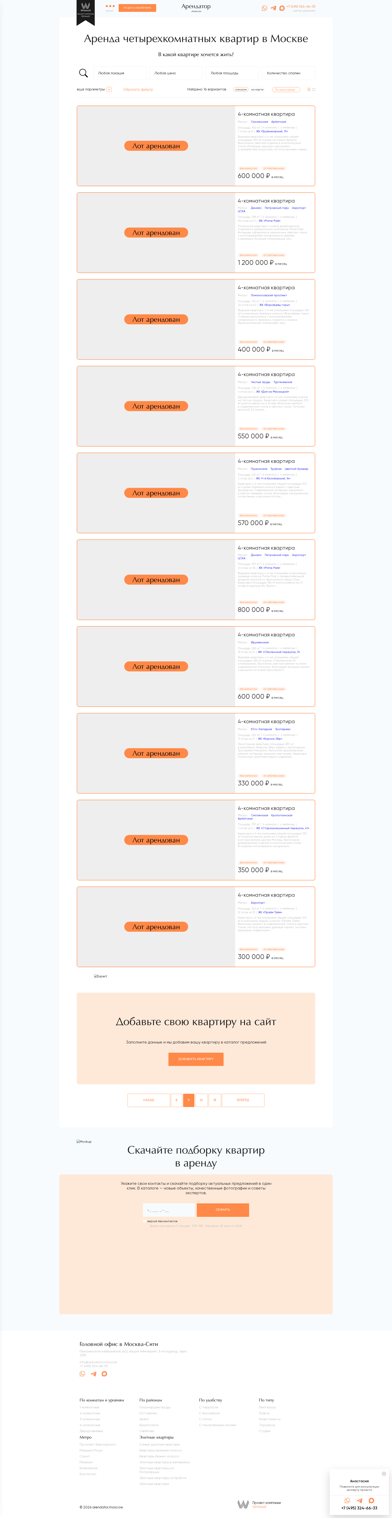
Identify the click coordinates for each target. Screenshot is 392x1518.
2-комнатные (90, 1413)
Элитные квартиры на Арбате (162, 1478)
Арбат (144, 1419)
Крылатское (148, 1425)
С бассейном (209, 1413)
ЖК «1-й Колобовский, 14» (273, 478)
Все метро (88, 1474)
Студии (265, 1431)
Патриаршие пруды (154, 1407)
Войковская (88, 1468)
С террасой (208, 1407)
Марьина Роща (91, 1450)
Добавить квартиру (195, 1059)
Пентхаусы (267, 1407)
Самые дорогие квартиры (159, 1444)
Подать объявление (137, 8)
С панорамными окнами (217, 1425)
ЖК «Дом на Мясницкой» (272, 391)
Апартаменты (270, 1419)
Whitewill (259, 1507)
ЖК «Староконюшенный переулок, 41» (282, 828)
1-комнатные (89, 1407)
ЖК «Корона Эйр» (270, 738)
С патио (205, 1419)
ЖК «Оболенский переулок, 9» (279, 652)
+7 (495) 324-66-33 (94, 1366)
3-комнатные (90, 1419)
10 (201, 1100)
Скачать (223, 1210)
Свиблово (146, 1431)
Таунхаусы (267, 1425)
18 (214, 1100)
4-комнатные (90, 1425)
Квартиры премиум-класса (160, 1450)
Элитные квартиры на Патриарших (156, 1470)
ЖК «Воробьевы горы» (274, 304)
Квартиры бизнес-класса (159, 1456)
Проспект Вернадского (98, 1444)
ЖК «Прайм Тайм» (270, 912)
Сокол (84, 1456)
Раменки (86, 1462)
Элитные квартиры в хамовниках (164, 1462)
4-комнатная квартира (266, 114)
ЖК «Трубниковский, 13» (272, 131)
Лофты (264, 1413)
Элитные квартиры (154, 1484)
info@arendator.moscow (98, 1362)
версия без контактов (162, 1221)
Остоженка (148, 1413)
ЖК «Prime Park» (270, 220)
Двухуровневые (91, 1431)
